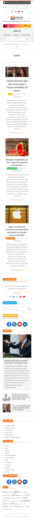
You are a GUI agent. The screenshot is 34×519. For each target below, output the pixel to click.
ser (22, 504)
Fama (10, 94)
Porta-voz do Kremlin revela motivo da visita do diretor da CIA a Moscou (21, 408)
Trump (18, 506)
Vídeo (11, 509)
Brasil (24, 492)
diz (14, 494)
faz (10, 498)
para (27, 500)
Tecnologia (11, 238)
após (17, 492)
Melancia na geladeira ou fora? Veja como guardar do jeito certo (17, 162)
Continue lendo (17, 132)
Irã (18, 498)
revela (17, 504)
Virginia (4, 509)
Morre (5, 501)
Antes (9, 492)
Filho (12, 498)
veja (27, 506)
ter (14, 506)
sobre (5, 506)
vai (24, 506)
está (25, 495)
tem (12, 506)
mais (24, 497)
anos (5, 492)
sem (20, 504)
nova (15, 501)
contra (10, 495)
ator (21, 492)
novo (18, 501)
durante (21, 495)
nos (13, 501)
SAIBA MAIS (17, 293)
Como (5, 495)
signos (24, 504)
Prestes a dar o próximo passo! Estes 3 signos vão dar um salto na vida (20, 397)
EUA (28, 494)
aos (12, 492)
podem (8, 504)
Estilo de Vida (12, 168)
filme (15, 498)
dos (17, 495)
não (22, 500)
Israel (21, 498)
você (8, 509)
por (13, 503)
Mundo (9, 501)
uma (22, 506)
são (9, 506)
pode (5, 504)
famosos (6, 498)
